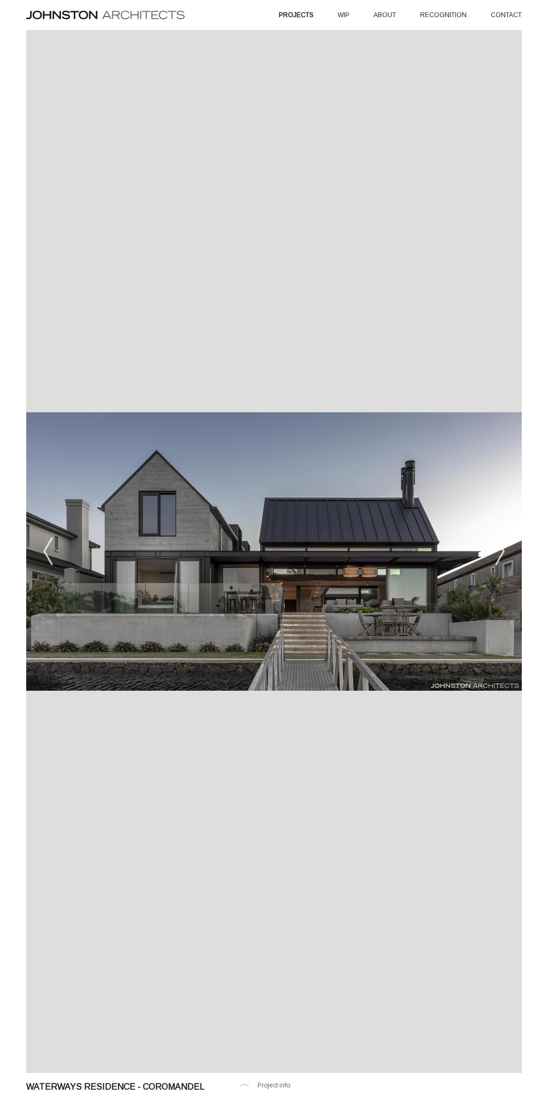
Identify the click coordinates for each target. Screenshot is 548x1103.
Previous (48, 551)
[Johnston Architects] (105, 15)
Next (500, 551)
